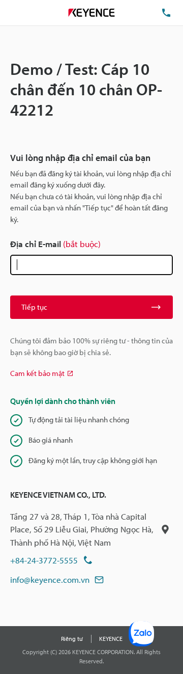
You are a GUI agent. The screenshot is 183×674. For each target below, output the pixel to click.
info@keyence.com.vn (49, 579)
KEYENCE (111, 638)
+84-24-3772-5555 (44, 560)
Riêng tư (72, 638)
